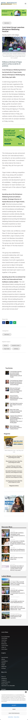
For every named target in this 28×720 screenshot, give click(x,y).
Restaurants (4, 643)
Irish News (3, 642)
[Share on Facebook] (3, 322)
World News (4, 649)
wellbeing (16, 348)
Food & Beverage (5, 636)
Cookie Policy (10, 716)
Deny (14, 709)
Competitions (4, 661)
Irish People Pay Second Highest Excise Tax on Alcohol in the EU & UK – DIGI (17, 608)
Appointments (13, 599)
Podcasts (3, 668)
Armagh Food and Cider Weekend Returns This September (16, 617)
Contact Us (4, 680)
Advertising (4, 678)
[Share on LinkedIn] (11, 322)
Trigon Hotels (6, 348)
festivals (5, 345)
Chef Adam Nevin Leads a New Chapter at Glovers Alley (16, 405)
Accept (14, 705)
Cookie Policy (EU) (5, 682)
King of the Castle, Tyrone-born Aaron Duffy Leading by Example (16, 411)
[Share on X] (7, 322)
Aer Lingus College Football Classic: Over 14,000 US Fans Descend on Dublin (17, 583)
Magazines (3, 666)
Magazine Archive (14, 485)
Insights (3, 664)
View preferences (14, 713)
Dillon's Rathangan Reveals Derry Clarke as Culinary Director (16, 427)
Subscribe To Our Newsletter (8, 685)
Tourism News (4, 645)
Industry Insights (14, 580)
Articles (3, 659)
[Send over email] (14, 322)
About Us (3, 676)
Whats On (3, 647)
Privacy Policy (16, 716)
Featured (3, 662)
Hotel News (6, 23)
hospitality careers (16, 345)
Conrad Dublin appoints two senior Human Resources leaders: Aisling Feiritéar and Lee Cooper (16, 374)
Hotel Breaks (4, 638)
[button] (26, 692)
